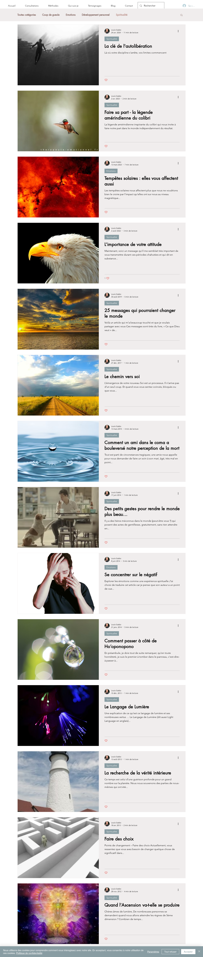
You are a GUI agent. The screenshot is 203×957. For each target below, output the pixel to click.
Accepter (188, 951)
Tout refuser (170, 951)
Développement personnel (96, 14)
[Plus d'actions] (179, 31)
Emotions (70, 14)
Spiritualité (121, 14)
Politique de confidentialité (29, 953)
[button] (181, 15)
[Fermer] (199, 951)
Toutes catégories (26, 14)
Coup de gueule (50, 14)
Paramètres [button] (153, 951)
